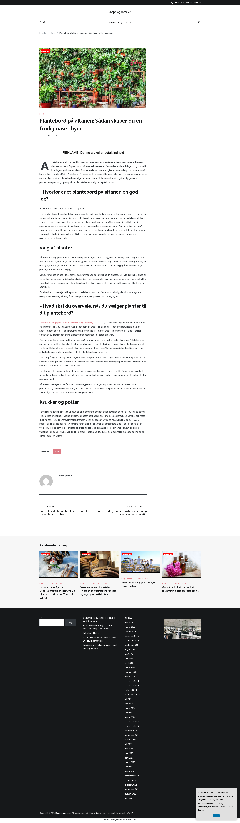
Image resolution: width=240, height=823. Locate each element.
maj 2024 (129, 704)
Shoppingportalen (120, 12)
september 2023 (132, 735)
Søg (41, 617)
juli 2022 (128, 798)
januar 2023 (130, 771)
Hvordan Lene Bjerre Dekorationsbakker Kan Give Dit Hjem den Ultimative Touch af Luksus (57, 592)
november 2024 (132, 685)
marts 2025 (130, 667)
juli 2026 (128, 618)
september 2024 (132, 694)
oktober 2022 (131, 785)
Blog (120, 22)
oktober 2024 (131, 690)
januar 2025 (130, 677)
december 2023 (132, 722)
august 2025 (130, 649)
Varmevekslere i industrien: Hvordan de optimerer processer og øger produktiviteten (98, 590)
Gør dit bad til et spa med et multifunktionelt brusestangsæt (180, 589)
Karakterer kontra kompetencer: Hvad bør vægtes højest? (100, 646)
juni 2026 (129, 622)
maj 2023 (129, 753)
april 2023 (129, 758)
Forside (112, 22)
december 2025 (132, 636)
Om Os (128, 22)
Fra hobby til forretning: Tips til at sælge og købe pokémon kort (97, 627)
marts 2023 (130, 762)
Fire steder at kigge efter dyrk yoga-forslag (138, 584)
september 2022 (132, 789)
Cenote (99, 813)
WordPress (132, 813)
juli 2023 (128, 744)
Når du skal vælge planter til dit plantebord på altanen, (66, 322)
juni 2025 (129, 654)
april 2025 (129, 663)
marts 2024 (130, 708)
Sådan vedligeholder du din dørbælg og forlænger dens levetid (122, 511)
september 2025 (132, 645)
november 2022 (132, 780)
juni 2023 (129, 749)
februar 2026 (130, 631)
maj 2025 (129, 658)
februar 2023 (130, 767)
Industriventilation (91, 633)
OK (216, 816)
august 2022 (130, 794)
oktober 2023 (131, 731)
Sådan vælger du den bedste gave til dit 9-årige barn (99, 619)
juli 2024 (128, 699)
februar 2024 (130, 713)
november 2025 (132, 640)
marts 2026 (130, 627)
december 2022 (132, 776)
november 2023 (132, 726)
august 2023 (130, 740)
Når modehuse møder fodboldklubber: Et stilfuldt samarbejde (100, 639)
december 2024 (132, 681)
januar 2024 (130, 717)
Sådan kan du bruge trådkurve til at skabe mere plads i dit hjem (65, 511)
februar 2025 (130, 672)
